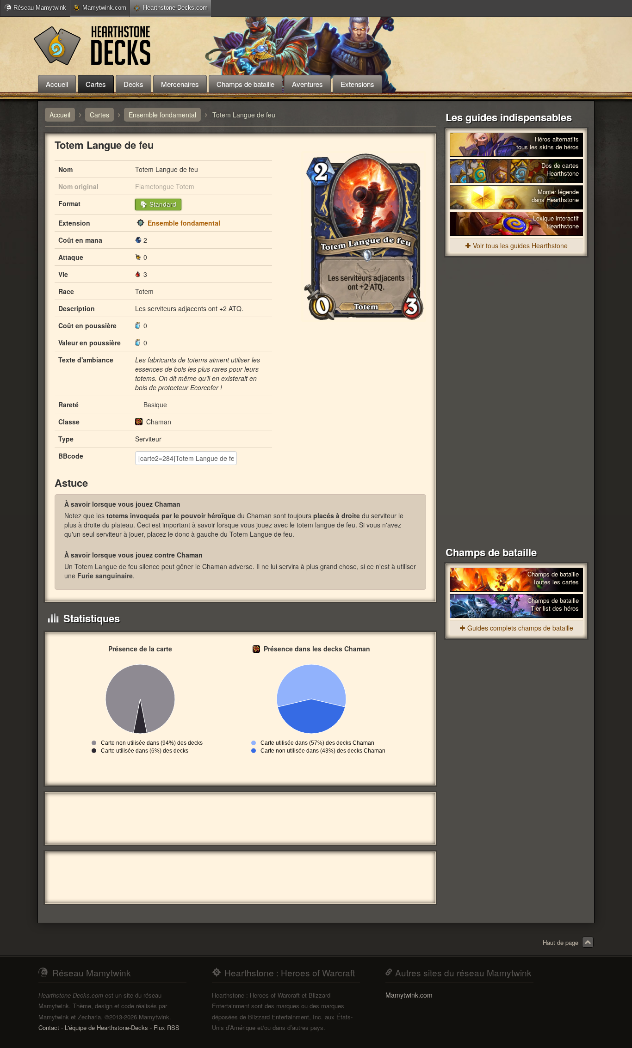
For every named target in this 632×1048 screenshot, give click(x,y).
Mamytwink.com (104, 7)
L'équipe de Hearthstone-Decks (106, 1027)
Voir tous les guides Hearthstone (520, 245)
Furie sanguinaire (105, 575)
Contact (48, 1027)
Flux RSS (167, 1027)
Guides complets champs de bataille (520, 627)
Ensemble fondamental (184, 222)
